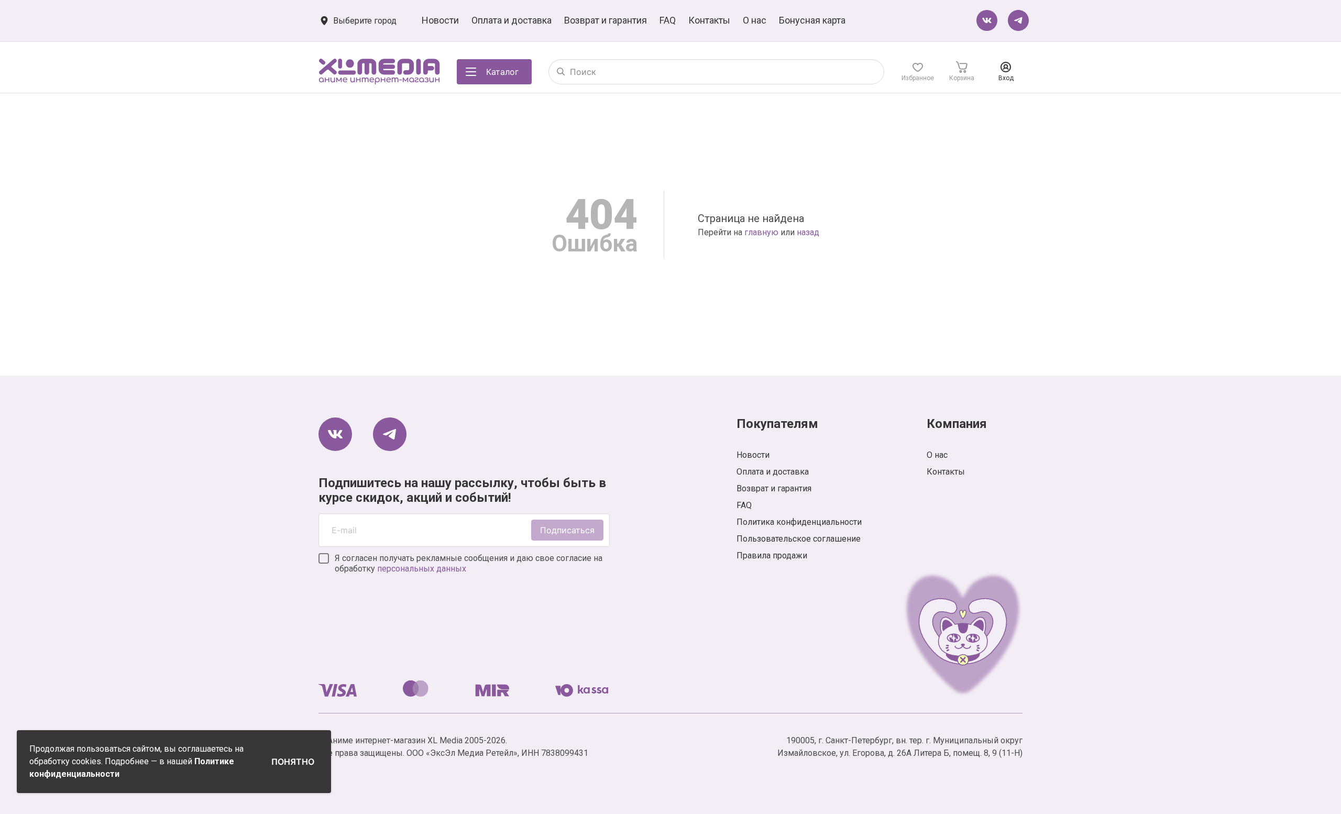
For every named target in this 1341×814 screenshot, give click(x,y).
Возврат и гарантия (605, 20)
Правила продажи (772, 555)
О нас (754, 20)
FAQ (667, 20)
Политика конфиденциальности (799, 522)
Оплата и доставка (511, 20)
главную (761, 232)
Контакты (709, 20)
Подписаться (567, 530)
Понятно (292, 761)
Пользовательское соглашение (799, 539)
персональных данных (421, 569)
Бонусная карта (812, 20)
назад (808, 232)
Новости (440, 20)
